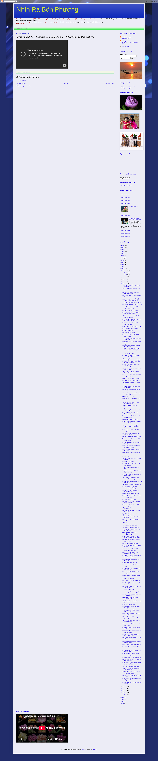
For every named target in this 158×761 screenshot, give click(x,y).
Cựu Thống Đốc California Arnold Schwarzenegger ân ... (130, 654)
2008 (122, 704)
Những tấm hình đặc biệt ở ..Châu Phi (131, 644)
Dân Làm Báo (125, 46)
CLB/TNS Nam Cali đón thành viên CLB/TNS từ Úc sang (131, 352)
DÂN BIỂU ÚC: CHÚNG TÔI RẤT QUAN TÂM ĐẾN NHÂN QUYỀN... (131, 537)
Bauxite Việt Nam (126, 37)
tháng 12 (125, 270)
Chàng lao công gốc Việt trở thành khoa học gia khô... (130, 413)
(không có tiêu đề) (125, 194)
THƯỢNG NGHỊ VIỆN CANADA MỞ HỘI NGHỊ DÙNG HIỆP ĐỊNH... (131, 349)
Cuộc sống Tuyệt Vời (127, 330)
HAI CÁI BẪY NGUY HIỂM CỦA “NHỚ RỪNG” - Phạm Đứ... (131, 375)
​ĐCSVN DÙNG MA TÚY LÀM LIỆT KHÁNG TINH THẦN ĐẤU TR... (130, 299)
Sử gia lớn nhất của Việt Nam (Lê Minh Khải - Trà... (130, 323)
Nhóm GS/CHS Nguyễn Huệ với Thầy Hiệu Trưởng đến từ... (131, 320)
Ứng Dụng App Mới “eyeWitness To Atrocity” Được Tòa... (131, 598)
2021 (122, 255)
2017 (122, 264)
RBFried (83, 749)
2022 (122, 253)
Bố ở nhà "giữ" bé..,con (128, 523)
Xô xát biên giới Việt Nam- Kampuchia (131, 359)
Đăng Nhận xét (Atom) (26, 86)
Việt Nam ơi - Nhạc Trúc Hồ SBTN (130, 527)
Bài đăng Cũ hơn (109, 83)
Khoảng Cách (125, 456)
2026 (122, 245)
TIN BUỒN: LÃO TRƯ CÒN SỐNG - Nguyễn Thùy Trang (131, 372)
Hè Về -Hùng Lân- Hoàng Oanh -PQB (131, 326)
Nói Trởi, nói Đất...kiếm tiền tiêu (130, 543)
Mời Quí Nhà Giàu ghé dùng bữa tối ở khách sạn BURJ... (131, 660)
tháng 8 (125, 279)
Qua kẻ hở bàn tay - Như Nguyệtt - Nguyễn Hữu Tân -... (130, 491)
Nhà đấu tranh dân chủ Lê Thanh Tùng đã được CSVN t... (130, 313)
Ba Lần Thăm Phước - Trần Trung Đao (132, 436)
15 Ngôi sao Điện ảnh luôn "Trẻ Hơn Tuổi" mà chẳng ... (131, 316)
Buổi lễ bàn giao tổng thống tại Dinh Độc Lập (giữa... (131, 346)
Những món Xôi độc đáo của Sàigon (131, 505)
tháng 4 (125, 688)
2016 (122, 266)
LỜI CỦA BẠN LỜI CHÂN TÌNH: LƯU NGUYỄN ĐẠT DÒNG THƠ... (131, 556)
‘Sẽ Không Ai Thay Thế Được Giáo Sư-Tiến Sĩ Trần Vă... (132, 610)
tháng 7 (125, 281)
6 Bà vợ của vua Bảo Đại (128, 396)
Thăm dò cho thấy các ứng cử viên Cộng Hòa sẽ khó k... (131, 669)
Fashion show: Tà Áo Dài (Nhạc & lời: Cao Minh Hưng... (131, 594)
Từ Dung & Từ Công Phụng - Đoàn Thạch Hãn (135, 219)
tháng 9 (125, 277)
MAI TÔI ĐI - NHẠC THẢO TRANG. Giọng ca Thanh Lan (131, 572)
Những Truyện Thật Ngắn (128, 461)
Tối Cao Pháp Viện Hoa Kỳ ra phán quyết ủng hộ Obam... (131, 672)
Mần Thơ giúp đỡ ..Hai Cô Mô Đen (131, 378)
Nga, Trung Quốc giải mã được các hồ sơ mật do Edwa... (131, 642)
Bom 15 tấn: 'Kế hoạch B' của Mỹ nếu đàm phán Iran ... (131, 368)
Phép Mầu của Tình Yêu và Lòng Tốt (131, 657)
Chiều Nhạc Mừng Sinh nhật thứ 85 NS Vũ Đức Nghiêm (131, 446)
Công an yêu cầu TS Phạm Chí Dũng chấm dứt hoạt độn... (131, 638)
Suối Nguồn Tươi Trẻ (127, 41)
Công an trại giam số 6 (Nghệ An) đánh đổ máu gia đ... (130, 434)
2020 (122, 258)
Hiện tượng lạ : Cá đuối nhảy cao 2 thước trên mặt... (131, 569)
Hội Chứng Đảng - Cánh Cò (129, 604)
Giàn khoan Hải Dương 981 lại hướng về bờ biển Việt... (131, 471)
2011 (122, 699)
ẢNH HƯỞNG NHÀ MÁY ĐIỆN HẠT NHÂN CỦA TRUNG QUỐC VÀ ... (131, 478)
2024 (122, 249)
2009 (122, 701)
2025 (122, 247)
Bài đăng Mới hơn (21, 83)
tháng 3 (125, 690)
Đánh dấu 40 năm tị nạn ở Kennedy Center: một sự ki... (131, 502)
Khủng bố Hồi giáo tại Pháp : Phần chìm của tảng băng (131, 362)
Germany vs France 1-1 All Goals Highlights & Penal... (130, 402)
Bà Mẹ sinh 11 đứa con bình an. (130, 419)
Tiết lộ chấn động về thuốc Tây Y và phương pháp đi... (131, 621)
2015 (122, 268)
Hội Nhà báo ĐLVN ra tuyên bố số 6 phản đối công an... (131, 365)
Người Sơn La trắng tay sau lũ (129, 514)
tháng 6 (125, 283)
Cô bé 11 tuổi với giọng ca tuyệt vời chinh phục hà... (131, 450)
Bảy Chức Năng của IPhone (129, 499)
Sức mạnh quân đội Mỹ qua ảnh (130, 310)
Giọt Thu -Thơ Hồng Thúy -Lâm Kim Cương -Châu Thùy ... (131, 356)
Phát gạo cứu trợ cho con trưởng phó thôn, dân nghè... (131, 631)
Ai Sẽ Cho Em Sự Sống (128, 578)
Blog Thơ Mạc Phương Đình (128, 86)
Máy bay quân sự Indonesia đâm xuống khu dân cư (130, 293)
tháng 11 (125, 272)
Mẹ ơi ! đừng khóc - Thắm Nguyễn (130, 592)
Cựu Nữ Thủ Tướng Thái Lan (129, 562)
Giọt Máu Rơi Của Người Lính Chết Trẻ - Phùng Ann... (131, 387)
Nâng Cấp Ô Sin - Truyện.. (129, 332)
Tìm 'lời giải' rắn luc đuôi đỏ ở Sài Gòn (131, 484)
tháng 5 (125, 686)
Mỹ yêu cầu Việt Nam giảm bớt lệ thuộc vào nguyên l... (130, 647)
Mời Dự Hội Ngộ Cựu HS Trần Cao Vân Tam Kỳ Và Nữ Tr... (131, 393)
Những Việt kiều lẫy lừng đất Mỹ (130, 328)
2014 (122, 697)
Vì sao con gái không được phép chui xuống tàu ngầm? (131, 679)
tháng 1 (125, 694)
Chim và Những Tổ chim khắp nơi (130, 493)
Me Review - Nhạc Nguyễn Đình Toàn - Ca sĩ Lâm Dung (131, 390)
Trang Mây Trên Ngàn (126, 185)
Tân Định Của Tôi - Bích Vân (129, 525)
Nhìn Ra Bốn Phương (47, 9)
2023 (122, 251)
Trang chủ (65, 83)
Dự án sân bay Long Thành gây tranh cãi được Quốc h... (131, 663)
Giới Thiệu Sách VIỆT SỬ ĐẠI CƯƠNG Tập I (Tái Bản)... (129, 487)
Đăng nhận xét (22, 80)
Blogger (94, 749)
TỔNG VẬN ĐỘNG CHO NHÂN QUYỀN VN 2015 (130, 533)
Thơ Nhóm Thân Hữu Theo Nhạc (130, 666)
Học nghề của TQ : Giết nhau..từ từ (131, 380)
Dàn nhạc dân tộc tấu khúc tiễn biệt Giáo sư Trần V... (131, 511)
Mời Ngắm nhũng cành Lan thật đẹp (131, 580)
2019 (122, 260)
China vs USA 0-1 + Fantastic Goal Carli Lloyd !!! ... (131, 399)
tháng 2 (125, 692)
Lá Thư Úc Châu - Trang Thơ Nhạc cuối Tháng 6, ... (131, 520)
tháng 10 (125, 275)
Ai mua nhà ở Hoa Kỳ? (128, 589)
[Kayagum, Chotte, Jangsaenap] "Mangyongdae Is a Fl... (130, 553)
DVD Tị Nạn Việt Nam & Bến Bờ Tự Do (132, 304)
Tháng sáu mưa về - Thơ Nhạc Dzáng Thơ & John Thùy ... (131, 416)
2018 (122, 262)
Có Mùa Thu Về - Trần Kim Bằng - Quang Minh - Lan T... (130, 635)
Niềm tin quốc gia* (126, 38)
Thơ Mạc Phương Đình (126, 88)
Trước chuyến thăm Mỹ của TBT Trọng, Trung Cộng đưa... (130, 549)
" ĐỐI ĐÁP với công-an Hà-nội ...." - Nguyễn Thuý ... (131, 530)
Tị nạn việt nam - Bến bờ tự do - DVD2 (131, 302)
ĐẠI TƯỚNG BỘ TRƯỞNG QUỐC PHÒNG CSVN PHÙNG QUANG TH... (131, 426)
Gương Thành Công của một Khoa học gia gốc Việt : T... (131, 307)
